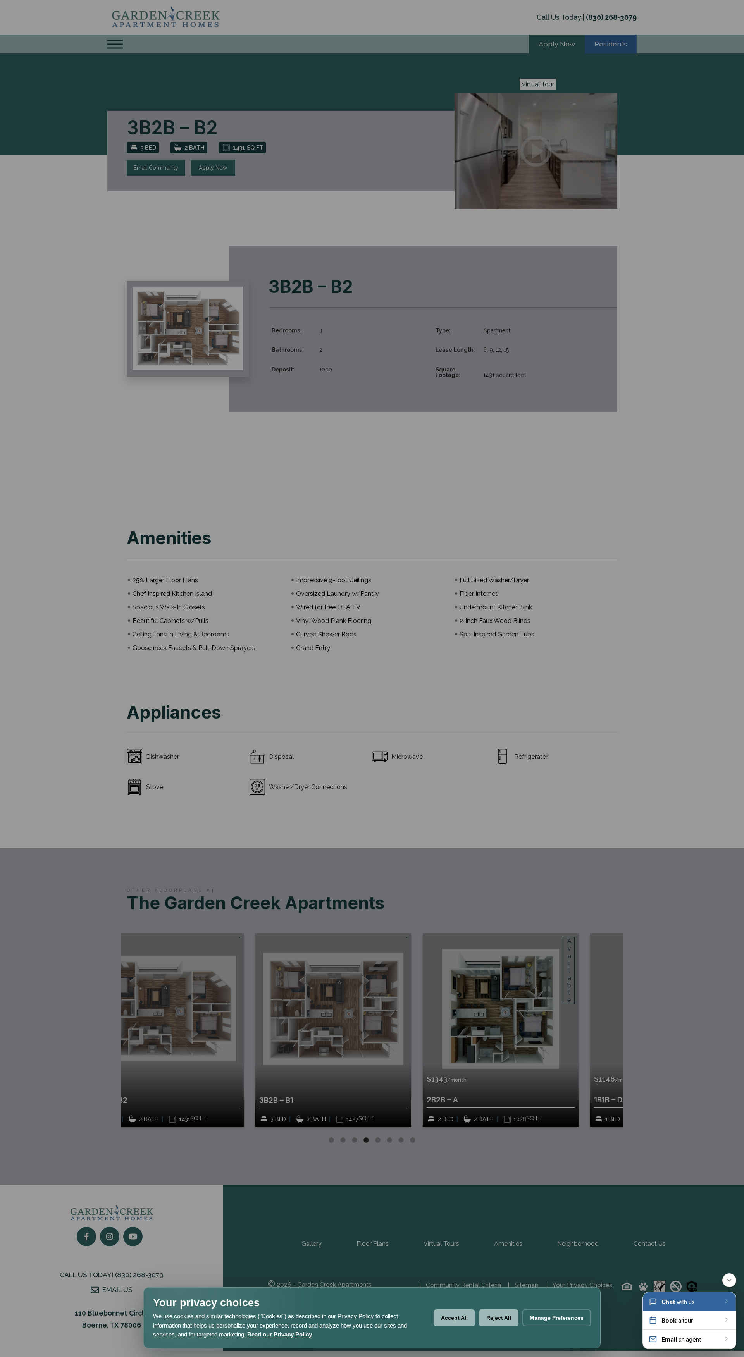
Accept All (454, 1318)
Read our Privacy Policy (279, 1334)
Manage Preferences (557, 1318)
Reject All (498, 1318)
